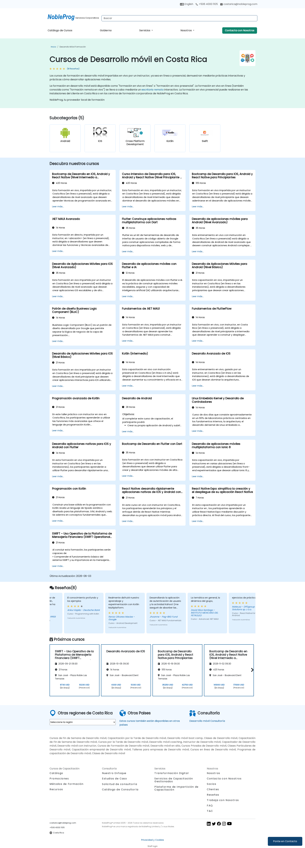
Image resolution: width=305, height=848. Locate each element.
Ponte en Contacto (285, 841)
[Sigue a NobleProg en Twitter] (214, 823)
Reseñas (213, 795)
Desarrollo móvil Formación (73, 46)
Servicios (145, 30)
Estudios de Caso (114, 778)
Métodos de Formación (67, 784)
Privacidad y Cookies (152, 839)
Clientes (213, 789)
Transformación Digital (171, 773)
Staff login (153, 846)
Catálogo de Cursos (60, 30)
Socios (211, 784)
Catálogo (56, 773)
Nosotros (186, 30)
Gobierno (106, 30)
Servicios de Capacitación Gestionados (173, 780)
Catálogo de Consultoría (120, 789)
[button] (252, 670)
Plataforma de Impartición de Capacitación (176, 788)
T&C (210, 811)
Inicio (53, 46)
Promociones (59, 778)
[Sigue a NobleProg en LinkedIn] (209, 823)
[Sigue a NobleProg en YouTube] (229, 823)
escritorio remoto (153, 89)
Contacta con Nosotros (239, 30)
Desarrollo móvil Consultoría (207, 721)
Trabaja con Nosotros (223, 800)
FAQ (210, 805)
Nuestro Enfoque (114, 773)
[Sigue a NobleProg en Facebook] (219, 823)
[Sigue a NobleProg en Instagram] (224, 823)
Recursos (56, 789)
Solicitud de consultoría (119, 784)
